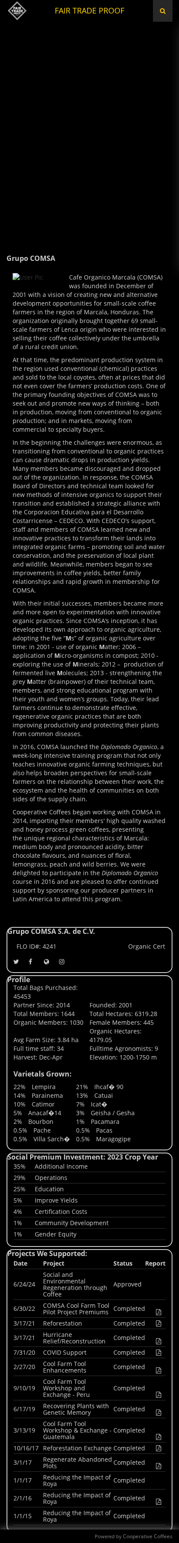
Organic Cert (146, 946)
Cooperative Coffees (147, 1536)
